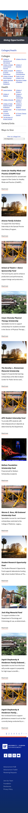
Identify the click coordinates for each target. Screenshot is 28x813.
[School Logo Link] (13, 746)
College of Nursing (8, 100)
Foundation (7, 783)
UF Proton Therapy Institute (21, 114)
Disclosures (7, 786)
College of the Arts (21, 59)
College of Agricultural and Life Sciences (7, 61)
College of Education (19, 65)
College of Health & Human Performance (8, 72)
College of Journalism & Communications (20, 72)
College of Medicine (6, 95)
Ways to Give (7, 130)
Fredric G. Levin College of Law (20, 77)
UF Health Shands (21, 109)
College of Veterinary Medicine (19, 105)
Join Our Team (8, 781)
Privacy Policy (8, 789)
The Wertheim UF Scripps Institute (8, 118)
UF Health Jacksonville (6, 114)
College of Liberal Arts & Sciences (8, 77)
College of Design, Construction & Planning (8, 66)
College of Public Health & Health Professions (7, 105)
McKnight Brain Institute (7, 110)
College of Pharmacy (19, 100)
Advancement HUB (9, 767)
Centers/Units (7, 123)
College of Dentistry (19, 91)
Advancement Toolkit (10, 770)
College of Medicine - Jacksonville (19, 96)
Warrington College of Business (21, 81)
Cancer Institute (7, 90)
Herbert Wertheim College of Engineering (8, 82)
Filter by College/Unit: (14, 136)
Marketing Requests (10, 772)
